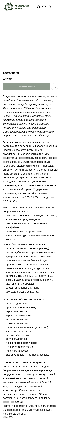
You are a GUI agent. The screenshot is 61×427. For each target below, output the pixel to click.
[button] (38, 7)
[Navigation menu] (56, 7)
